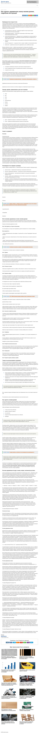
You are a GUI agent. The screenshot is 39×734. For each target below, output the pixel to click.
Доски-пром (5, 1)
